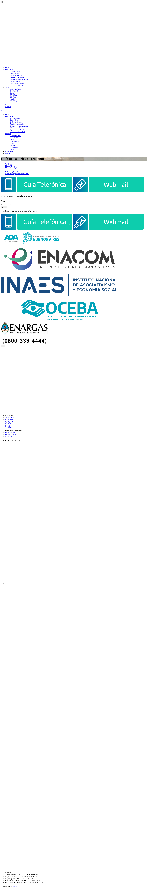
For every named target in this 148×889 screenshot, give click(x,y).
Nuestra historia (15, 73)
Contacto (8, 107)
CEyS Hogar (14, 95)
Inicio (7, 68)
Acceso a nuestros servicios (14, 170)
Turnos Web (9, 417)
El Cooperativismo (16, 75)
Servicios (8, 134)
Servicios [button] (8, 87)
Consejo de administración (19, 79)
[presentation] (2, 346)
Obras (12, 93)
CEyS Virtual (9, 419)
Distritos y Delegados (17, 77)
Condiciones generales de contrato (17, 174)
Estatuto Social (15, 81)
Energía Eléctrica (15, 89)
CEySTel (8, 423)
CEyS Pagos (14, 101)
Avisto (15, 886)
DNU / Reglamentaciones (14, 172)
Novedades (9, 105)
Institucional (9, 116)
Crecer (12, 103)
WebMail (8, 427)
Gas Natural (14, 91)
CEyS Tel (13, 97)
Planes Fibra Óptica (12, 168)
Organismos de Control (17, 83)
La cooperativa (15, 71)
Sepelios (12, 99)
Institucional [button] (9, 69)
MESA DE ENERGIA (17, 85)
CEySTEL (9, 164)
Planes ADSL (10, 166)
